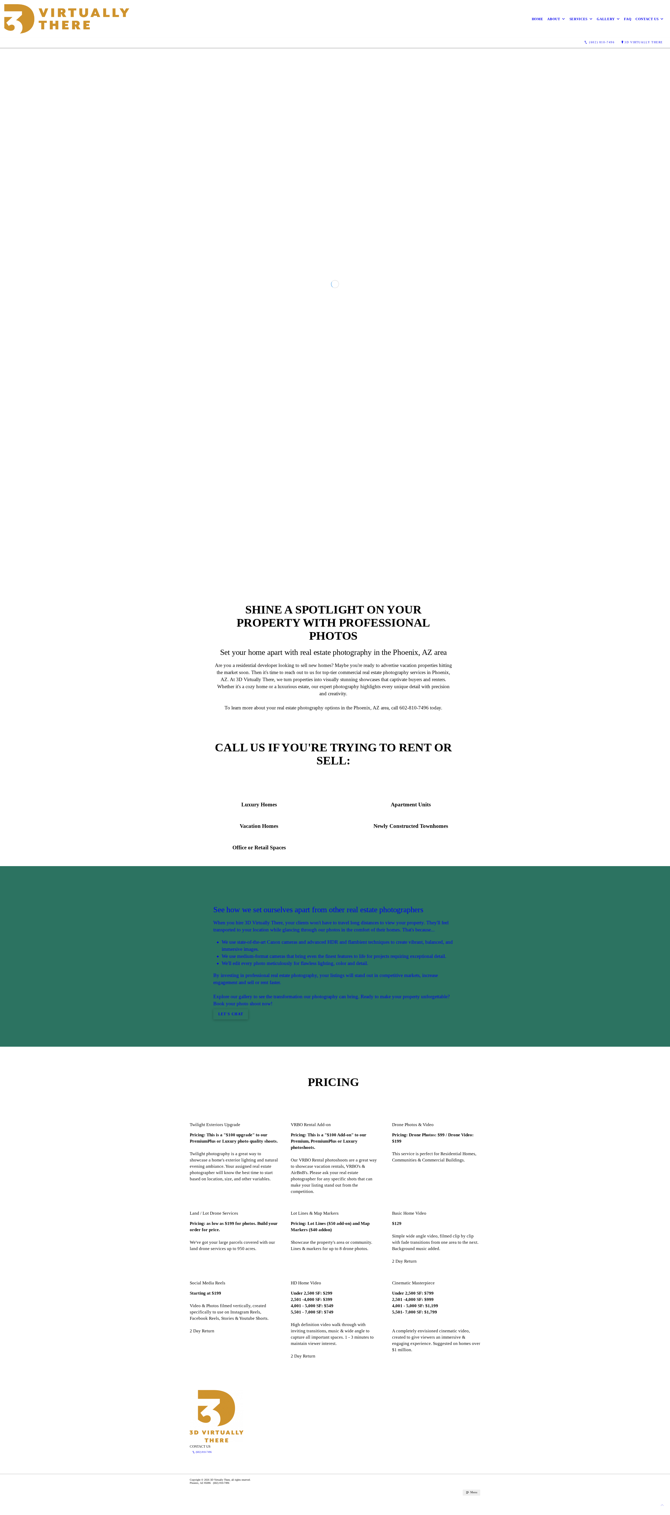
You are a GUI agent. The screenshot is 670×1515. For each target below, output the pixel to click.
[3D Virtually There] (66, 19)
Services (579, 19)
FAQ (627, 19)
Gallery (606, 19)
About (553, 19)
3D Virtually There (643, 42)
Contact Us (647, 19)
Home (537, 19)
